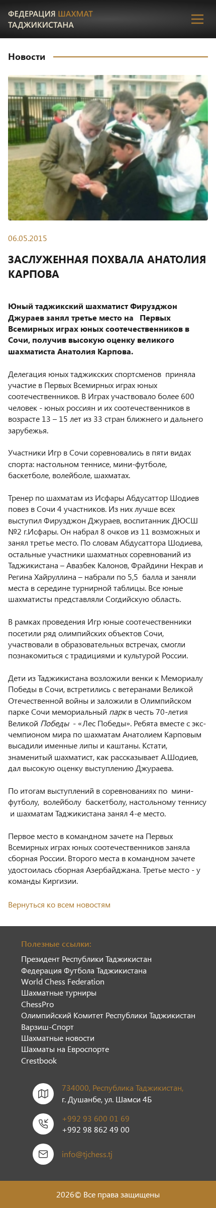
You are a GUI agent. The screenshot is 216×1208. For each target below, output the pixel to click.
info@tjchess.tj (87, 1154)
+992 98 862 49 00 (96, 1129)
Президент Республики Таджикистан (86, 958)
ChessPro (37, 1004)
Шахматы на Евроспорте (65, 1048)
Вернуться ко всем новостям (59, 904)
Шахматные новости (57, 1037)
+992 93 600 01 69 (96, 1118)
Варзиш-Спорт (47, 1026)
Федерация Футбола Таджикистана (84, 970)
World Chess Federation (62, 981)
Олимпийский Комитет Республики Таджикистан (108, 1015)
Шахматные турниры (58, 992)
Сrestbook (39, 1060)
